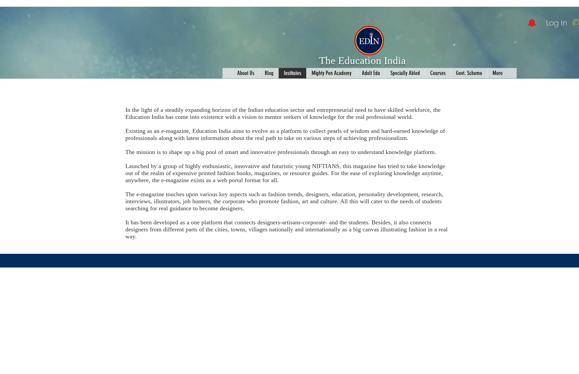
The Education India (362, 60)
